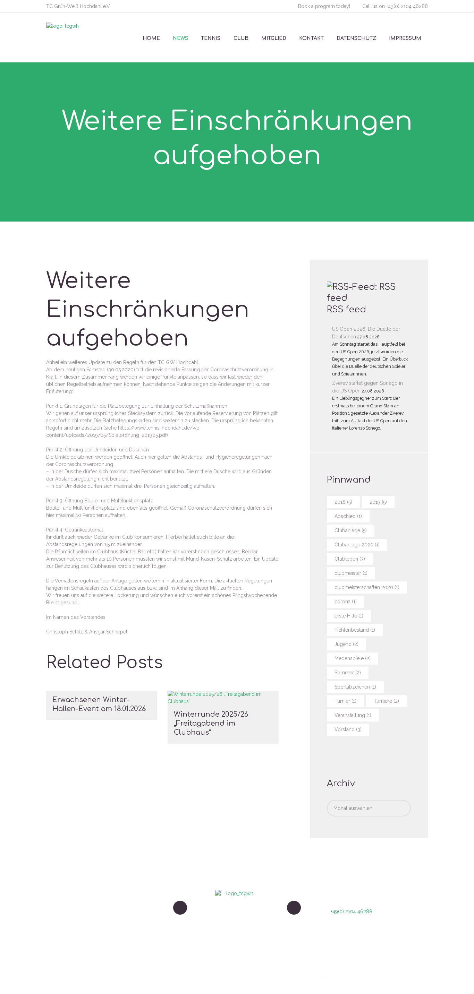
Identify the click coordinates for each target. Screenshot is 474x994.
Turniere (386, 701)
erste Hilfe (349, 616)
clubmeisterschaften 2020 (367, 587)
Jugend (346, 644)
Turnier (345, 701)
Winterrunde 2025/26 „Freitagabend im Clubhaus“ (211, 723)
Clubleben (350, 559)
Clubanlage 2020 (357, 544)
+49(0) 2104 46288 (407, 6)
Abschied (348, 516)
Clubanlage (351, 530)
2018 (343, 502)
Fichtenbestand (355, 630)
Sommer (348, 672)
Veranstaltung (353, 715)
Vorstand (348, 729)
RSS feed (346, 309)
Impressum (286, 977)
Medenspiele (353, 658)
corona (346, 601)
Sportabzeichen (355, 687)
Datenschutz (317, 977)
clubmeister (351, 573)
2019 (378, 502)
